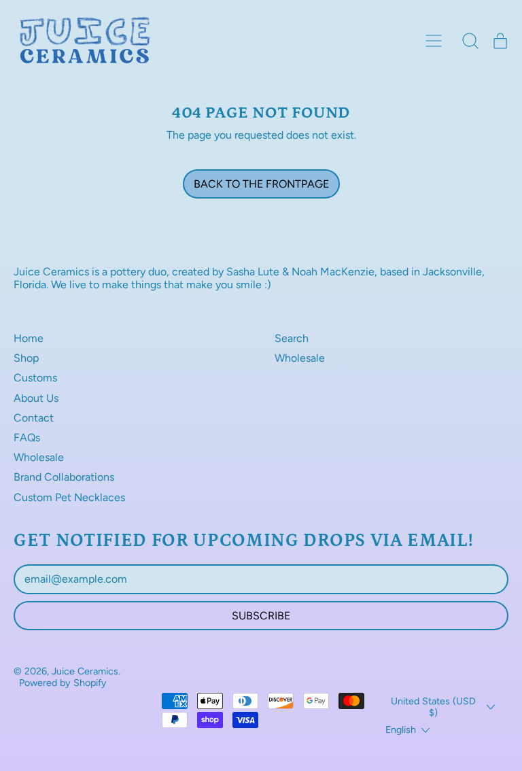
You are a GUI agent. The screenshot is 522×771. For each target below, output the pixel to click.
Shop (26, 358)
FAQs (27, 437)
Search (292, 338)
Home (29, 338)
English (400, 729)
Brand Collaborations (64, 476)
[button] (470, 41)
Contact (34, 417)
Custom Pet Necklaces (69, 497)
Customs (35, 377)
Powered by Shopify (63, 682)
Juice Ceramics (85, 671)
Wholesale (39, 457)
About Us (36, 398)
